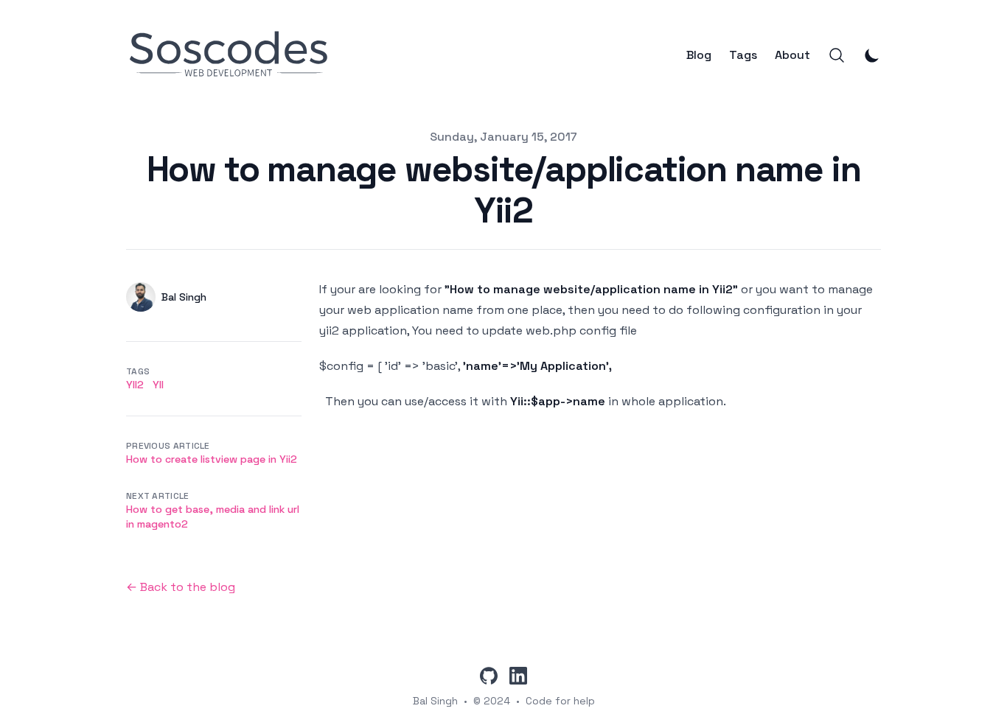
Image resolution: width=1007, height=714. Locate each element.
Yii (158, 384)
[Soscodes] (233, 55)
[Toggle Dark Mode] (872, 55)
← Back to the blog (180, 587)
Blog (698, 55)
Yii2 (135, 384)
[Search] (837, 55)
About (792, 55)
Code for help (560, 700)
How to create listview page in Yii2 (211, 459)
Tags (743, 55)
